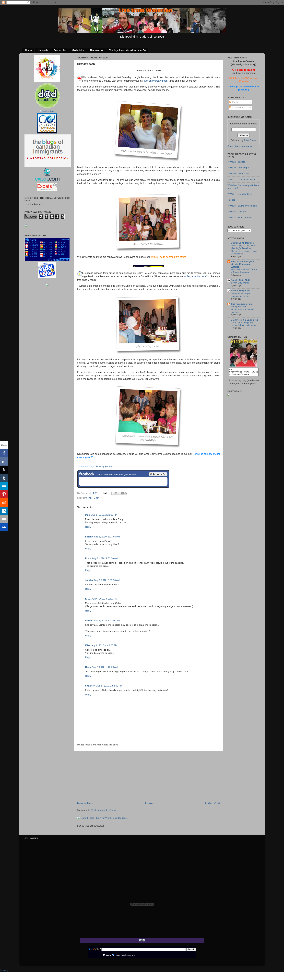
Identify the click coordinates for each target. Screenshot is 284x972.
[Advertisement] (148, 776)
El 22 (88, 599)
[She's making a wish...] (148, 353)
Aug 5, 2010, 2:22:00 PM (104, 515)
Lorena (89, 536)
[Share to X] (119, 493)
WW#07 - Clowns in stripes (241, 179)
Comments (237, 107)
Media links (78, 50)
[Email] (4, 519)
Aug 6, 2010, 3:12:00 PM (104, 599)
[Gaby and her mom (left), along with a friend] (147, 161)
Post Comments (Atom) (103, 810)
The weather (96, 50)
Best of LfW (60, 50)
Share (3, 970)
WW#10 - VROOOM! (238, 173)
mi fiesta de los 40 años (197, 276)
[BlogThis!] (116, 493)
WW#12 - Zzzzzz (236, 162)
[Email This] (113, 493)
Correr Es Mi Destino (242, 243)
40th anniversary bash (155, 80)
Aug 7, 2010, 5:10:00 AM (105, 667)
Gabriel (89, 620)
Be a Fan (158, 474)
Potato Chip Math (240, 280)
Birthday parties (104, 466)
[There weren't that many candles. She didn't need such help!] (147, 448)
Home (28, 50)
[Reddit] (4, 502)
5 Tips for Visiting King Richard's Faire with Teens (243, 324)
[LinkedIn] (4, 511)
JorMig (89, 580)
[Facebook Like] (4, 461)
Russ (88, 558)
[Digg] (4, 486)
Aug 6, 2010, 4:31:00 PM (107, 620)
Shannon (90, 686)
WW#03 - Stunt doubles (239, 217)
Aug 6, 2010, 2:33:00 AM (105, 558)
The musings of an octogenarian (241, 305)
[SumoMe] (4, 527)
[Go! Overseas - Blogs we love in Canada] (47, 132)
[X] (4, 470)
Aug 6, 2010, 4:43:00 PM (104, 645)
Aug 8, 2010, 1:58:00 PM (109, 686)
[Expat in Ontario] (47, 181)
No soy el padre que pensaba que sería (240, 294)
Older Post (212, 803)
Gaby (96, 498)
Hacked (231, 200)
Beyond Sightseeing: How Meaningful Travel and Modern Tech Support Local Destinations (244, 249)
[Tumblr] (4, 478)
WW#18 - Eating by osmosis (242, 206)
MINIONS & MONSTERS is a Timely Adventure (244, 270)
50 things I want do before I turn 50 (127, 50)
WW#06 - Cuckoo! (236, 211)
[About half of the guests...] (148, 251)
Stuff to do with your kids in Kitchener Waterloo (242, 264)
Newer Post (85, 803)
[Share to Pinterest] (125, 493)
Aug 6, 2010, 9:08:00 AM (107, 580)
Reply (88, 527)
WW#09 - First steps (238, 167)
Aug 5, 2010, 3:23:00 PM (107, 536)
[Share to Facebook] (122, 493)
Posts (234, 102)
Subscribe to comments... (240, 146)
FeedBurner (250, 140)
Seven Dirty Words (240, 283)
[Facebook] (4, 453)
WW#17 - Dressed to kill (239, 194)
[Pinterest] (4, 494)
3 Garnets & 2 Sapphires (244, 320)
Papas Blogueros (240, 290)
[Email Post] (104, 493)
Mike (87, 515)
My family (42, 50)
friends (89, 498)
